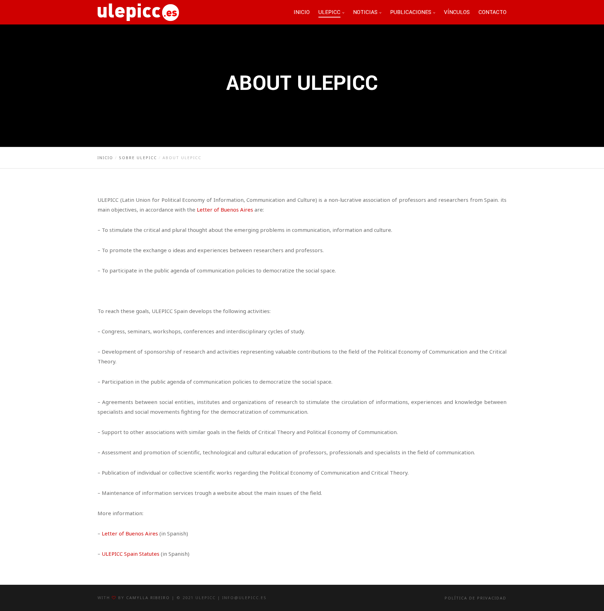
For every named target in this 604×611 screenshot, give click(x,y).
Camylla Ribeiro (148, 597)
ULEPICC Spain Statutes (130, 553)
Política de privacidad (475, 598)
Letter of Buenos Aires (225, 209)
